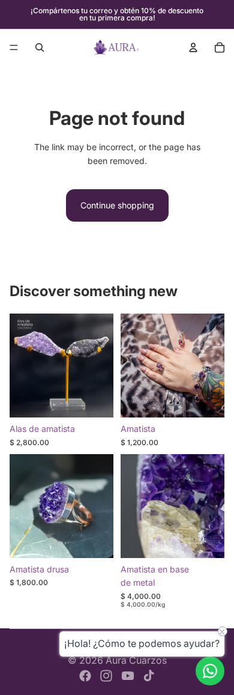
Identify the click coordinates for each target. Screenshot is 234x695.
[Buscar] (39, 47)
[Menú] (14, 47)
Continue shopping (117, 205)
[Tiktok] (149, 676)
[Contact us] (210, 671)
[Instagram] (106, 676)
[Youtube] (128, 676)
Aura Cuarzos (136, 660)
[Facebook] (85, 676)
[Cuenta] (193, 47)
